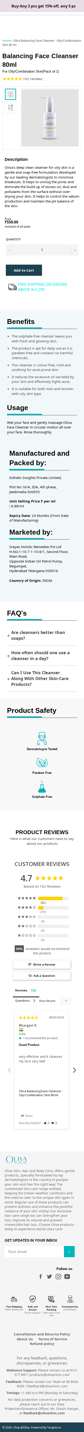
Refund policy (42, 1343)
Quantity (13, 239)
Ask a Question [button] (44, 976)
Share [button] (28, 1116)
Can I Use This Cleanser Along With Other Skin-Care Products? (40, 678)
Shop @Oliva (21, 1427)
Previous (9, 1067)
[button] (46, 1123)
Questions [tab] (22, 1000)
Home (6, 40)
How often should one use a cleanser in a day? (40, 655)
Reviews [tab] (21, 990)
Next (74, 1067)
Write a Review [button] (44, 964)
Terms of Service (52, 1339)
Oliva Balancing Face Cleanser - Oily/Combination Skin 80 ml (41, 1093)
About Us (25, 1339)
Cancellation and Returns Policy (42, 1334)
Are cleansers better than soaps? (38, 635)
